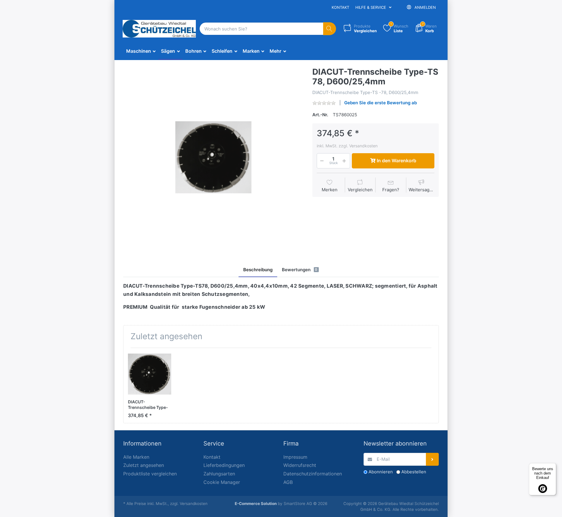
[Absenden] (432, 459)
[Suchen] (329, 28)
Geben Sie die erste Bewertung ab (380, 102)
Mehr (276, 51)
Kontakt (340, 7)
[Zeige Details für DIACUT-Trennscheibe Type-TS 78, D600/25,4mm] (149, 374)
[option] (213, 157)
